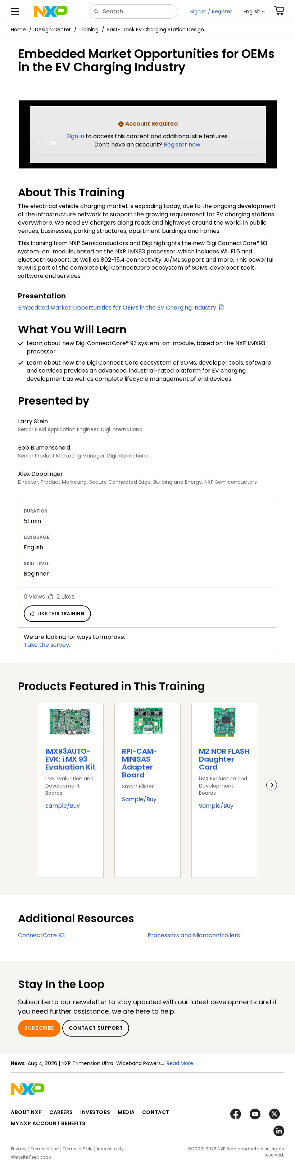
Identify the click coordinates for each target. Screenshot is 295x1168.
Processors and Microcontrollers (194, 935)
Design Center (53, 29)
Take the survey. (47, 645)
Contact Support (96, 1028)
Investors (95, 1112)
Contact (155, 1112)
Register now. (182, 144)
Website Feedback (31, 1157)
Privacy (19, 1149)
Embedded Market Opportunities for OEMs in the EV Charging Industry (118, 307)
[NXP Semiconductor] (50, 11)
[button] (254, 11)
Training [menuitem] (88, 29)
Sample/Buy (62, 806)
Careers (61, 1112)
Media (126, 1112)
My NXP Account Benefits (48, 1123)
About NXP (26, 1112)
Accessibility (110, 1149)
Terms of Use (45, 1149)
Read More (180, 1063)
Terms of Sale (77, 1149)
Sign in (76, 136)
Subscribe (39, 1028)
